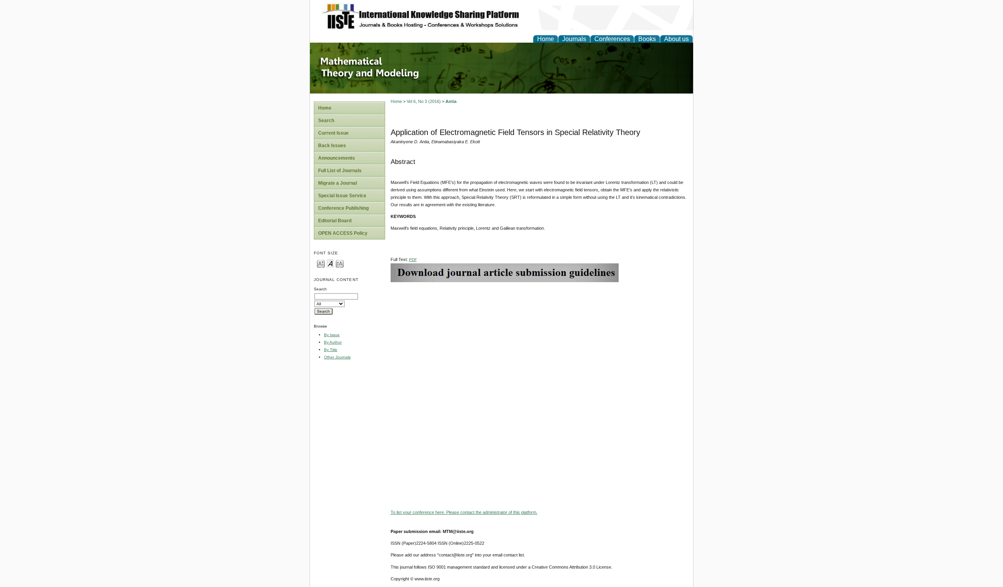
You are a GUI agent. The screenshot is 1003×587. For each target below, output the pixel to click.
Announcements (336, 158)
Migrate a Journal (337, 183)
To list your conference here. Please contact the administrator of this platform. (464, 512)
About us (676, 39)
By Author (333, 342)
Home (545, 39)
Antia (450, 101)
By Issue (332, 335)
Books (647, 39)
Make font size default (330, 263)
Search (326, 120)
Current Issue (333, 133)
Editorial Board (334, 220)
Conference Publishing (343, 208)
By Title (330, 350)
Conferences (612, 39)
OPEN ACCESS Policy (343, 233)
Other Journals (337, 357)
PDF (413, 259)
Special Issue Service (342, 195)
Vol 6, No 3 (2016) (424, 101)
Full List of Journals (340, 170)
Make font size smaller (321, 263)
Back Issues (332, 145)
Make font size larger (340, 263)
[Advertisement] (540, 337)
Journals (574, 39)
